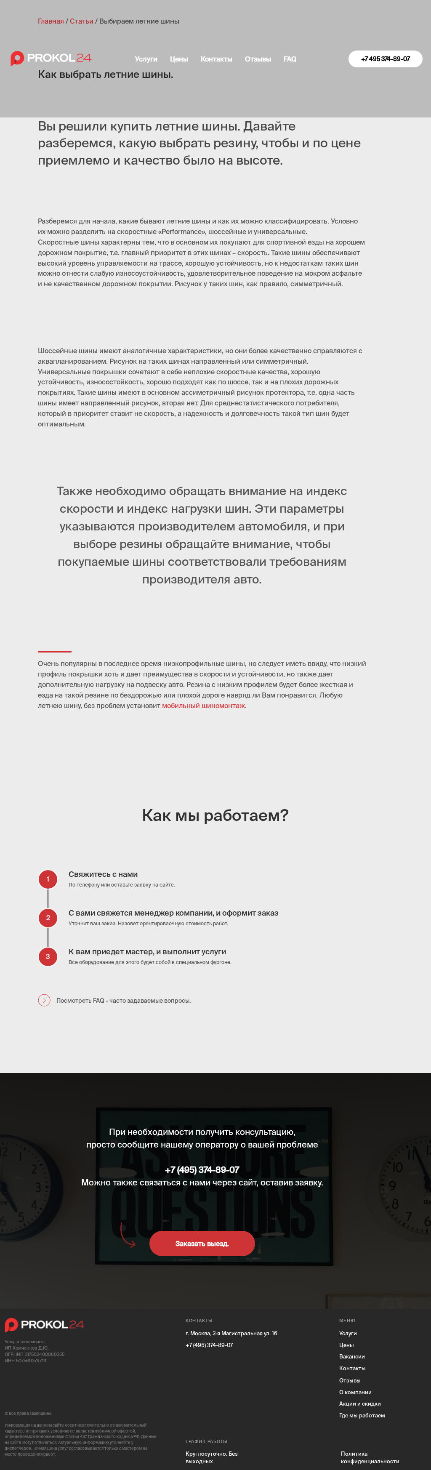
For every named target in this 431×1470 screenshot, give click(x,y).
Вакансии (352, 1356)
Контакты (216, 59)
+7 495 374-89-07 (385, 59)
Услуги (146, 59)
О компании (355, 1392)
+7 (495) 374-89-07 (209, 1345)
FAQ (290, 59)
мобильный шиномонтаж (203, 705)
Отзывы (258, 59)
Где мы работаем (362, 1415)
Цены (179, 59)
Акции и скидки (360, 1403)
